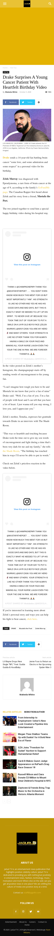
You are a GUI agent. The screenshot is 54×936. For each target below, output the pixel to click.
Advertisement (11, 922)
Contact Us (42, 922)
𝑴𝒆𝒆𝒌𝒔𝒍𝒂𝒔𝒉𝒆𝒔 (29, 359)
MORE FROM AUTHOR (34, 712)
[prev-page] (4, 801)
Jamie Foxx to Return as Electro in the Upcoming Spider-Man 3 (40, 664)
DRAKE (13, 628)
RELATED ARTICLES (12, 712)
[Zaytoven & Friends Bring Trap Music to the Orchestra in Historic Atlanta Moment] (10, 791)
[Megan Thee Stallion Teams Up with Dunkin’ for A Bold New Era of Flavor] (10, 737)
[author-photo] (27, 685)
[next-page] (9, 801)
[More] (39, 102)
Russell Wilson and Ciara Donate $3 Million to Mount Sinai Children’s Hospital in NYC (34, 777)
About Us (23, 922)
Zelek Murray (40, 628)
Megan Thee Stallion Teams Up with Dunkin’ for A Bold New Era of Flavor (34, 737)
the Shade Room (11, 451)
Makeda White (11, 92)
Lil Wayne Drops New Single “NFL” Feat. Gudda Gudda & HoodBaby (14, 664)
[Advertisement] (27, 36)
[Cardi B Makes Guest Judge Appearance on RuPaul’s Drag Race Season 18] (10, 764)
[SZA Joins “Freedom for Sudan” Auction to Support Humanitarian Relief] (10, 751)
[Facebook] (16, 911)
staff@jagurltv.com (32, 892)
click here (32, 619)
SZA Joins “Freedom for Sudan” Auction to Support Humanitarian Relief (32, 750)
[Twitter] (31, 911)
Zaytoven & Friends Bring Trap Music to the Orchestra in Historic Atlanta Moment (34, 791)
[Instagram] (23, 911)
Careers (32, 922)
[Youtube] (38, 911)
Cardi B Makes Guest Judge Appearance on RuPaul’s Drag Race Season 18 (33, 764)
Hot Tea (13, 68)
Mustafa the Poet (25, 628)
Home (5, 68)
